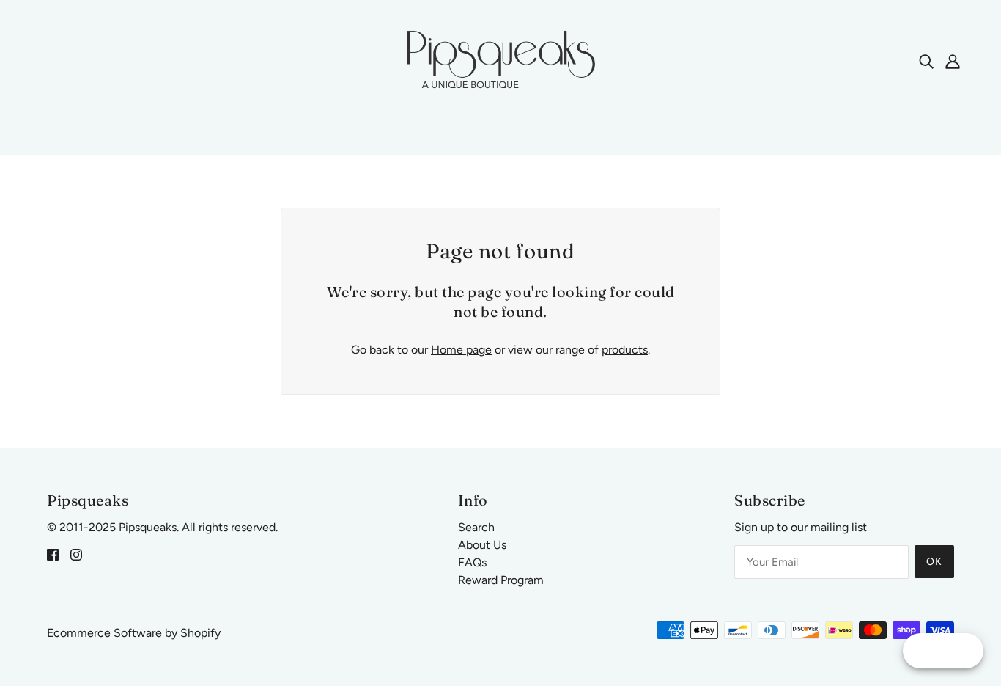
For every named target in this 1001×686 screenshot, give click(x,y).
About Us (482, 545)
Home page (461, 350)
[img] (926, 61)
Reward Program (501, 580)
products (625, 350)
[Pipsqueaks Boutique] (500, 60)
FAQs (472, 562)
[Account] (952, 61)
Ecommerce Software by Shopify (134, 633)
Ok (934, 561)
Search (476, 527)
